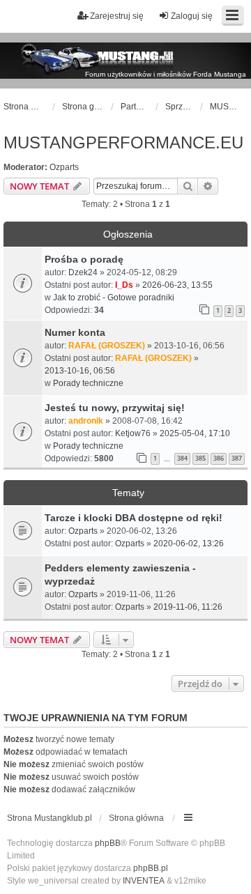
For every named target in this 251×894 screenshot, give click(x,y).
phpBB (108, 843)
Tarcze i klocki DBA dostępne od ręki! (133, 517)
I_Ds (124, 285)
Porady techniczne (88, 383)
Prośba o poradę (84, 259)
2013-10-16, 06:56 (80, 371)
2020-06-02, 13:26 (188, 543)
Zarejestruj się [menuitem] (117, 16)
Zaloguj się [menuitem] (192, 16)
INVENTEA (144, 881)
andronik (85, 421)
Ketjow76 (133, 433)
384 (182, 458)
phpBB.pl (150, 868)
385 (200, 458)
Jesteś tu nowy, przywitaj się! (115, 407)
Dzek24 (83, 272)
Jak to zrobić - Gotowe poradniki (113, 297)
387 (236, 458)
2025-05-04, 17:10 (195, 433)
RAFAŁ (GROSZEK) (106, 345)
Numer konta (75, 332)
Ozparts (64, 167)
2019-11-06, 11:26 (187, 607)
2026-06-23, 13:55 (177, 285)
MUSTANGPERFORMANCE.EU (123, 142)
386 (218, 458)
